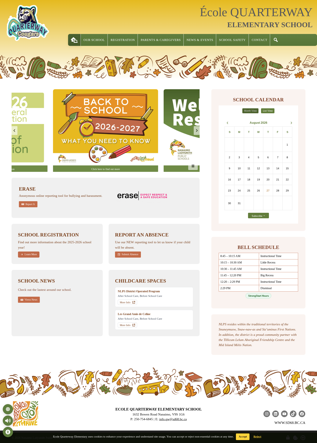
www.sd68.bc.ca (289, 423)
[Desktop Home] (74, 40)
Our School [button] (94, 40)
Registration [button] (123, 40)
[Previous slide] (14, 130)
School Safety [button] (232, 40)
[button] (275, 40)
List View (268, 110)
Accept (243, 436)
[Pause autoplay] (193, 166)
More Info (125, 302)
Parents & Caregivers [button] (161, 40)
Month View (250, 110)
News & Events (200, 40)
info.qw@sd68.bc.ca (173, 419)
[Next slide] (197, 130)
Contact (259, 40)
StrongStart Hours (258, 295)
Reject (257, 436)
